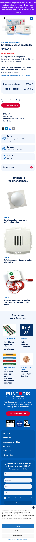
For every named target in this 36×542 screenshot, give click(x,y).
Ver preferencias (18, 535)
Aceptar (18, 526)
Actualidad (7, 451)
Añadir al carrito (10, 105)
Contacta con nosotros (17, 413)
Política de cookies (12, 539)
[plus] (16, 100)
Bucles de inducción (24, 339)
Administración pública (11, 442)
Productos (7, 438)
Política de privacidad (22, 539)
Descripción (8, 167)
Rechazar (18, 531)
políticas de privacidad (25, 498)
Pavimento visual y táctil (9, 339)
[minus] (4, 100)
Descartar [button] (18, 12)
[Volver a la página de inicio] (18, 395)
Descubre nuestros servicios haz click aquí (16, 76)
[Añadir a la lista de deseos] (31, 18)
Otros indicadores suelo (9, 368)
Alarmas (17, 42)
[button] (33, 507)
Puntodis (6, 446)
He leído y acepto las (19, 498)
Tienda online (8, 455)
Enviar (18, 503)
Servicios (6, 433)
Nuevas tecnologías (7, 42)
